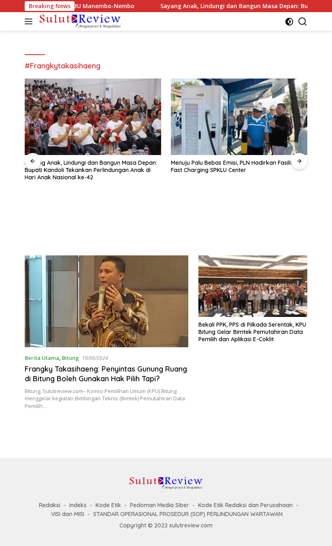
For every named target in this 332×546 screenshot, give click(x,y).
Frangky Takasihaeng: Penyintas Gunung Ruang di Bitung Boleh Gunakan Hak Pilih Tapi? (106, 373)
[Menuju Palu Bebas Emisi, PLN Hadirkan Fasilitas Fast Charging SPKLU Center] (239, 117)
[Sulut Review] (79, 21)
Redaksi (49, 505)
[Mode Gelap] (289, 21)
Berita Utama (42, 357)
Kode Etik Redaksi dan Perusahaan (245, 505)
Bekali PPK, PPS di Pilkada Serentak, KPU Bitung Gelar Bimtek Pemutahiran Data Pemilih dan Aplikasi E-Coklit (252, 332)
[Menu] (30, 21)
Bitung (70, 357)
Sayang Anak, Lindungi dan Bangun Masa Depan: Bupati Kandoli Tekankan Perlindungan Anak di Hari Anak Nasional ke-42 (91, 170)
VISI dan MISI (67, 514)
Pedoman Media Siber (159, 505)
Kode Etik (108, 505)
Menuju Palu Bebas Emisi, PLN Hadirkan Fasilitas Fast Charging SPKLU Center (235, 166)
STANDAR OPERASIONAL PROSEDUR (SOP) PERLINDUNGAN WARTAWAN (188, 514)
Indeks (78, 505)
